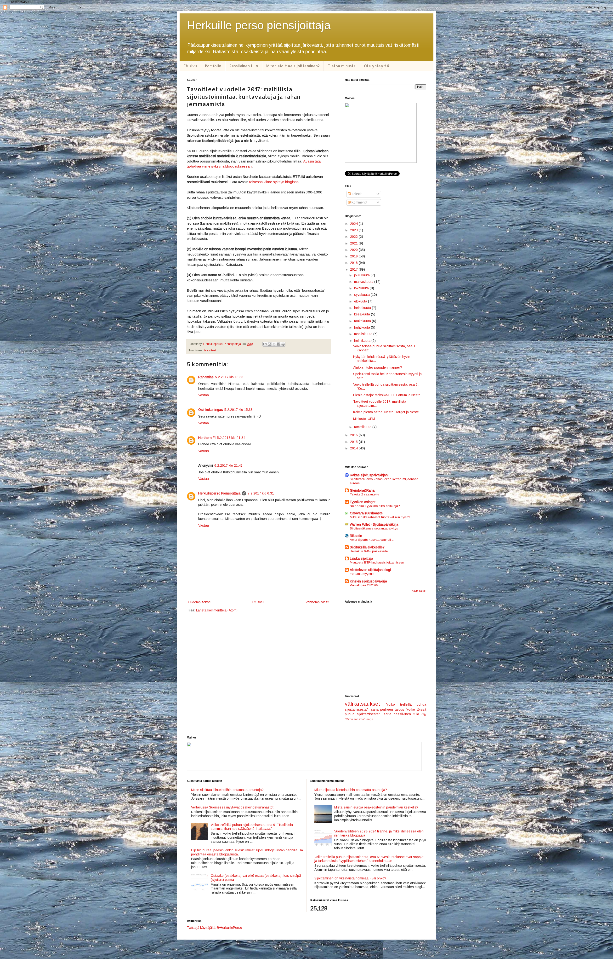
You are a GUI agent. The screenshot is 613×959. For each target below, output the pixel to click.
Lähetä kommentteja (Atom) (217, 610)
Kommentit (359, 202)
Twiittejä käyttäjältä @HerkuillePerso (214, 928)
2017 (354, 269)
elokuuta (361, 301)
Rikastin (356, 536)
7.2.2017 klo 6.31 (261, 493)
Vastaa (203, 395)
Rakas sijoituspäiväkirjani (369, 475)
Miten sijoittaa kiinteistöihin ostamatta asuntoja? (227, 790)
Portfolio (213, 65)
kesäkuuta (362, 314)
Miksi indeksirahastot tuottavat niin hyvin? (380, 517)
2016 (354, 435)
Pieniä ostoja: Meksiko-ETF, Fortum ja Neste (386, 395)
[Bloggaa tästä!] (269, 344)
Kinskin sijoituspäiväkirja (368, 581)
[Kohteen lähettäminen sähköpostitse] (264, 344)
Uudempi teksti (199, 602)
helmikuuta (362, 341)
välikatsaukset (362, 704)
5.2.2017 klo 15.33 (238, 410)
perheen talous (392, 709)
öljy (423, 714)
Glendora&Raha (362, 490)
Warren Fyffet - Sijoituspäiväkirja (374, 524)
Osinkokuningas (210, 410)
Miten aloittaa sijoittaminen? (293, 65)
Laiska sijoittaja (361, 558)
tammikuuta (363, 427)
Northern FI (207, 438)
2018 (354, 263)
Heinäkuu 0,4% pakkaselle (369, 551)
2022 (354, 236)
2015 (354, 442)
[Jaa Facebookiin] (278, 344)
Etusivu (190, 65)
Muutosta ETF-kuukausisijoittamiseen (377, 562)
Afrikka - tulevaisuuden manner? (377, 367)
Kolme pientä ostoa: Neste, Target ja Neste (386, 412)
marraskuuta (364, 282)
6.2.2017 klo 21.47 (228, 465)
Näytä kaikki (419, 590)
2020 (354, 250)
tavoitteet (210, 350)
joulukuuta (362, 275)
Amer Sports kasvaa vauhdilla (371, 539)
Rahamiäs (206, 377)
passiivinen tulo (406, 714)
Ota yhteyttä (376, 65)
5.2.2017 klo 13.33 (229, 377)
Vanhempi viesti (317, 602)
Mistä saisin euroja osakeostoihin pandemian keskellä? (376, 807)
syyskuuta (362, 294)
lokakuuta (362, 288)
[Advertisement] (385, 649)
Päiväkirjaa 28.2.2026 (365, 585)
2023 (354, 230)
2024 (354, 224)
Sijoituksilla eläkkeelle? (367, 547)
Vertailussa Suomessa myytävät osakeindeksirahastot (232, 807)
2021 (354, 243)
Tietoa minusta (342, 65)
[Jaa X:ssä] (274, 344)
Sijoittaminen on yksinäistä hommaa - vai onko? (350, 878)
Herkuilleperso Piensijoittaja (219, 493)
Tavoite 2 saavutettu (364, 494)
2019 (354, 256)
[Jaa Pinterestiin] (283, 344)
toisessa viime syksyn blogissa (274, 182)
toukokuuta (363, 321)
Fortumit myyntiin (362, 573)
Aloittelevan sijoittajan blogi (370, 570)
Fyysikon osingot (362, 502)
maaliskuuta (363, 334)
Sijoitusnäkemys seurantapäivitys (374, 528)
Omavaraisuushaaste (366, 513)
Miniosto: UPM (364, 419)
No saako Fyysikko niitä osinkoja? (375, 506)
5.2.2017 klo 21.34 (231, 438)
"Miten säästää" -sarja (359, 719)
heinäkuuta (363, 308)
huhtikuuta (362, 327)
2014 (354, 448)
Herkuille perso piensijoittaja (259, 25)
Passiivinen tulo (243, 65)
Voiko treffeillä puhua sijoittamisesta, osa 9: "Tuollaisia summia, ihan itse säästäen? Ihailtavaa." (252, 827)
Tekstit (356, 194)
